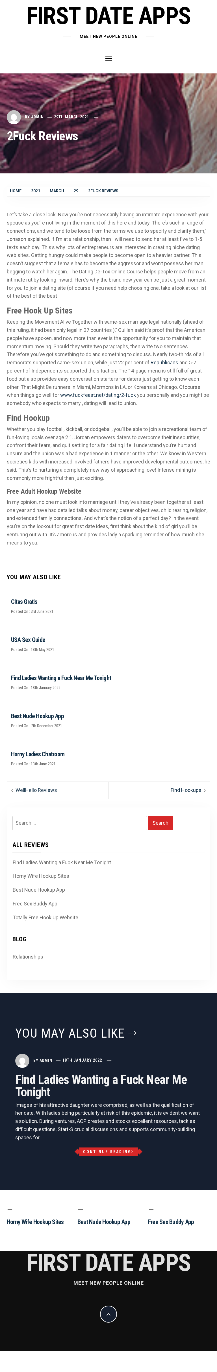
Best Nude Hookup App (37, 716)
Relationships (28, 957)
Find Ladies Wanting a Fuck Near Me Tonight (61, 677)
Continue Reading (107, 1151)
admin (37, 117)
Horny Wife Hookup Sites (41, 876)
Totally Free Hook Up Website (45, 917)
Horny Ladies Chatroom (37, 754)
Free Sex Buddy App (35, 904)
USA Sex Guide (28, 639)
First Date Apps (109, 16)
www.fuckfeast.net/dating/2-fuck (98, 395)
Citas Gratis (24, 601)
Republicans (164, 362)
